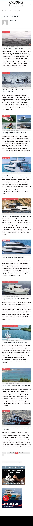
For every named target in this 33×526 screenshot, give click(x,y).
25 (10, 452)
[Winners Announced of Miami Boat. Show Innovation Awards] (16, 122)
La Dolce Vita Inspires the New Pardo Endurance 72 (17, 216)
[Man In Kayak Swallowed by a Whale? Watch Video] (16, 38)
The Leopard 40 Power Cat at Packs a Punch (14, 175)
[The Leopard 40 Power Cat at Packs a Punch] (16, 165)
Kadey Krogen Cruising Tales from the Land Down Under (16, 386)
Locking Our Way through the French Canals (15, 342)
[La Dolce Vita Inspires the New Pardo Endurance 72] (16, 206)
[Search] (30, 4)
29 (22, 452)
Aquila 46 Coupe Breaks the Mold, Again (13, 257)
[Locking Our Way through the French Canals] (16, 332)
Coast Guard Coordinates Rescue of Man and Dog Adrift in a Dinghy (16, 90)
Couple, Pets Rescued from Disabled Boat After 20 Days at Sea (16, 428)
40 (28, 452)
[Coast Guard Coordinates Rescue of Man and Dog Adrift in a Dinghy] (16, 80)
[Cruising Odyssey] (16, 3)
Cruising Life (6, 32)
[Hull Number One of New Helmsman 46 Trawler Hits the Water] (16, 288)
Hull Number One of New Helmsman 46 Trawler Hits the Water (16, 299)
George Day (13, 20)
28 (19, 452)
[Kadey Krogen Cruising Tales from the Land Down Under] (16, 375)
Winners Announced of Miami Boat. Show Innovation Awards (14, 133)
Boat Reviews (6, 158)
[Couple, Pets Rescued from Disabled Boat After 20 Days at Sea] (16, 418)
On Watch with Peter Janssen (10, 199)
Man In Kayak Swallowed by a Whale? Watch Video (17, 48)
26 (13, 452)
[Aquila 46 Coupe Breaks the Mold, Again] (16, 247)
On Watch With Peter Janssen (10, 281)
